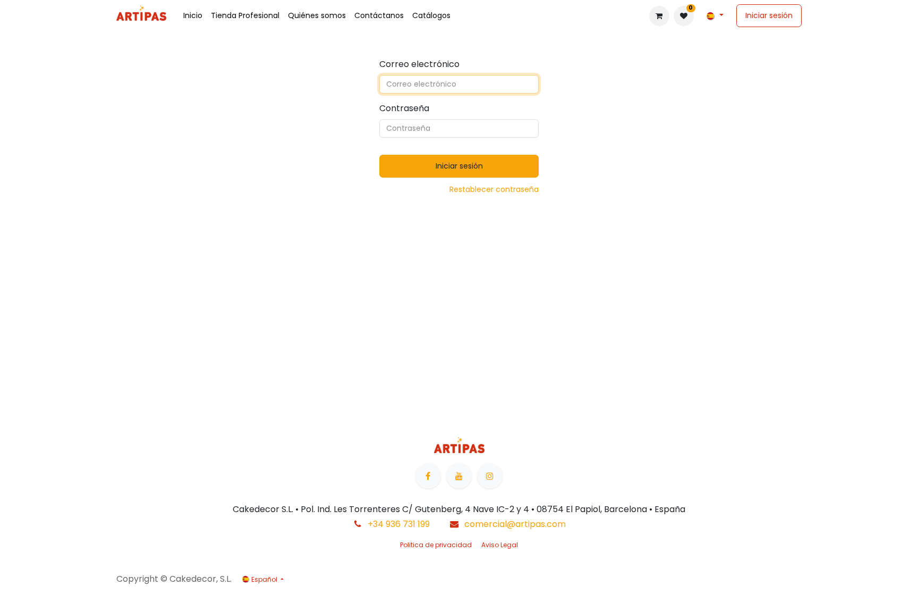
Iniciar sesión (769, 15)
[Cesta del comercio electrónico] (659, 16)
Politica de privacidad (436, 544)
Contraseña (404, 108)
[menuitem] (193, 16)
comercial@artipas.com (515, 524)
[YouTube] (459, 476)
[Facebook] (428, 476)
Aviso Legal (499, 544)
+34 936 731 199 (399, 524)
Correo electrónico (419, 64)
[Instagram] (490, 476)
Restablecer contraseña (494, 189)
